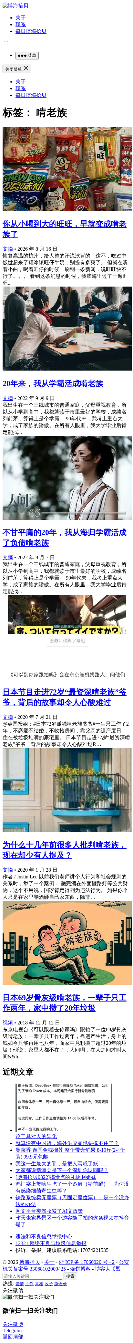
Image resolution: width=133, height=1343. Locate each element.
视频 (8, 1022)
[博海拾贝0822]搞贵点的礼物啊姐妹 (55, 1177)
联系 (20, 24)
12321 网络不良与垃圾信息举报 (51, 1243)
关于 (20, 17)
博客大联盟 (108, 1269)
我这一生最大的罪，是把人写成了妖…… (61, 1163)
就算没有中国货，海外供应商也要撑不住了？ (67, 1143)
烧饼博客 (80, 1269)
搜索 (70, 1276)
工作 (29, 1283)
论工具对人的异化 (36, 1136)
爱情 (19, 1283)
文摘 (8, 249)
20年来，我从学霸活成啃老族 (53, 383)
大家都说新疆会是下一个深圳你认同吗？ (61, 1170)
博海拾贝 (29, 1262)
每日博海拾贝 (30, 31)
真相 (39, 1283)
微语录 (60, 1283)
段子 (49, 1283)
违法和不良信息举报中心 (43, 1236)
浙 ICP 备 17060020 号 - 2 (87, 1262)
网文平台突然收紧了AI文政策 (49, 1211)
